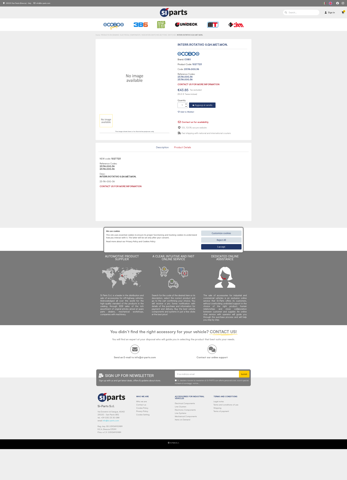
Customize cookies (221, 233)
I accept (221, 246)
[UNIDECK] (186, 25)
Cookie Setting (143, 414)
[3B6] (141, 25)
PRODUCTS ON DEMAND (110, 35)
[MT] (213, 25)
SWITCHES (172, 35)
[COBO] (113, 26)
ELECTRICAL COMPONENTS (130, 35)
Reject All (221, 240)
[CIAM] (236, 25)
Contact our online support (212, 357)
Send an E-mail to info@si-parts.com (135, 357)
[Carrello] (343, 12)
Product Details (182, 147)
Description (162, 147)
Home (98, 35)
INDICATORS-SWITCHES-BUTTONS (154, 35)
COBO (187, 59)
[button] (202, 105)
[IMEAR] (161, 24)
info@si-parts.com (111, 420)
